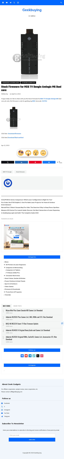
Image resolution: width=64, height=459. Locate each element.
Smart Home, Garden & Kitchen (15, 278)
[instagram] (18, 2)
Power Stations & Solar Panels (15, 281)
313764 (44, 101)
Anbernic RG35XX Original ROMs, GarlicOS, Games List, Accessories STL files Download (31, 338)
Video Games (9, 286)
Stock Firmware (20, 172)
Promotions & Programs (14, 292)
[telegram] (30, 355)
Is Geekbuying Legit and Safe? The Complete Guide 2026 (19, 213)
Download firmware (14, 133)
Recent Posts (18, 306)
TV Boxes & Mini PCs (28, 82)
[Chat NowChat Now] (62, 323)
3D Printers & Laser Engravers (16, 264)
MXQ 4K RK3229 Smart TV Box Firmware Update (22, 323)
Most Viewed (6, 306)
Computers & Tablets (13, 270)
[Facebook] (3, 2)
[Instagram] (10, 2)
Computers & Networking (14, 267)
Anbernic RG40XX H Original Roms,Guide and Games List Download (28, 330)
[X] (14, 2)
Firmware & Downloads (10, 82)
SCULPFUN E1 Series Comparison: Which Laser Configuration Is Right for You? (26, 200)
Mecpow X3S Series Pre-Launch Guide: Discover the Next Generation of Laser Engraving (30, 210)
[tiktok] (33, 355)
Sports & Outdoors (11, 284)
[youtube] (6, 2)
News (6, 262)
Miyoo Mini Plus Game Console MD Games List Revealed (24, 310)
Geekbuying (32, 10)
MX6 (33, 101)
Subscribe (32, 439)
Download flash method (15, 137)
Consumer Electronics (13, 275)
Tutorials (8, 295)
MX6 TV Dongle (7, 172)
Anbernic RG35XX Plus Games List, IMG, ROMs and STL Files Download (29, 317)
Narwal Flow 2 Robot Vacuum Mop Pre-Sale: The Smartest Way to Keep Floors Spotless (30, 207)
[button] (32, 16)
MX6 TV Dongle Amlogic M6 (49, 98)
